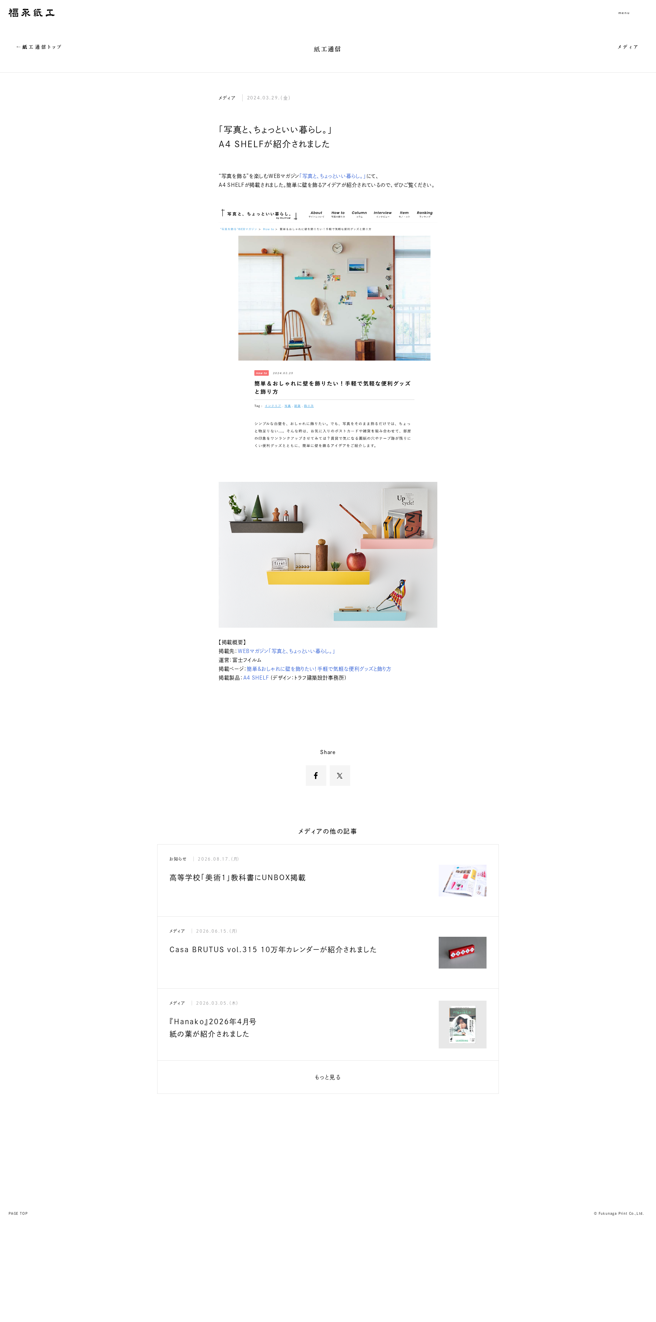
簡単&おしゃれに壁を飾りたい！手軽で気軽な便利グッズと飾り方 (319, 668)
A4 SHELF (256, 677)
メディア (629, 47)
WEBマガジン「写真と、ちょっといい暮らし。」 (287, 651)
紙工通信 (328, 49)
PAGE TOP (18, 1213)
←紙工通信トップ (39, 47)
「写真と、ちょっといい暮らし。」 (332, 176)
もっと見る (328, 1077)
